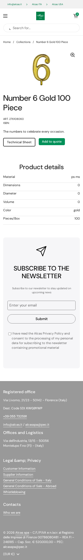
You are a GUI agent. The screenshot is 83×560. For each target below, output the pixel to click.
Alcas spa (22, 532)
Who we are (11, 512)
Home (7, 42)
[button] (75, 16)
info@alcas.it (14, 4)
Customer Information (19, 468)
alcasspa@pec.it (37, 424)
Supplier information (18, 474)
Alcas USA (57, 4)
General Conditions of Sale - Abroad (29, 486)
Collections (23, 42)
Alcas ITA (37, 4)
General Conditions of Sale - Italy (27, 480)
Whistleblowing (14, 492)
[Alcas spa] (40, 16)
